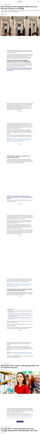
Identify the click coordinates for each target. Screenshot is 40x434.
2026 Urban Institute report (13, 413)
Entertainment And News (7, 4)
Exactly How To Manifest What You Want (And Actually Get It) (19, 313)
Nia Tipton (2, 13)
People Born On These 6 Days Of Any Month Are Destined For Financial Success (19, 318)
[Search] (36, 1)
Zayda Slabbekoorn (4, 369)
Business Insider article (16, 409)
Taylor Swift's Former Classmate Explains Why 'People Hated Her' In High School (20, 311)
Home (1, 4)
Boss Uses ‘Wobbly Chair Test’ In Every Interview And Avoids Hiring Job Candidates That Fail (20, 316)
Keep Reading (20, 421)
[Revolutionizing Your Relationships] (20, 1)
